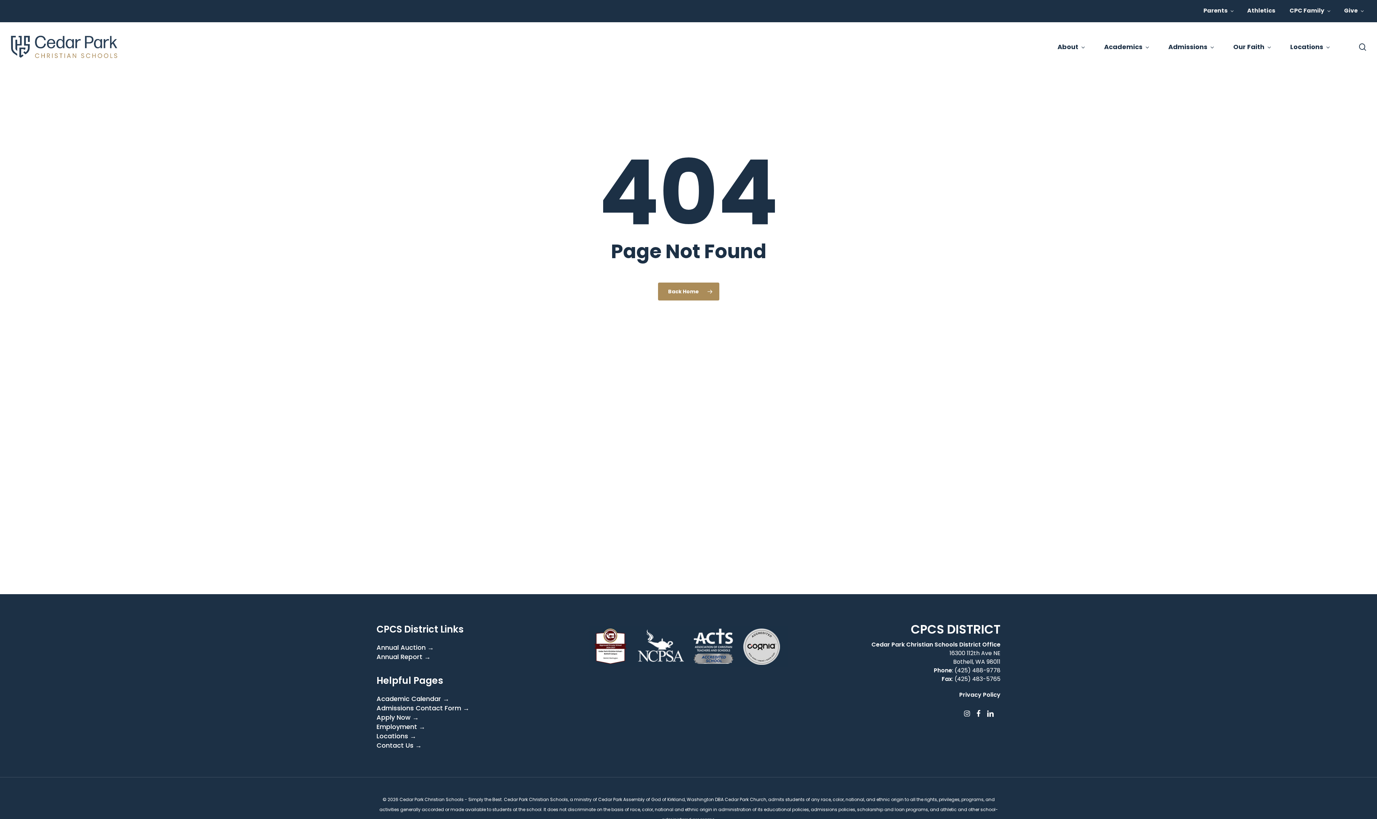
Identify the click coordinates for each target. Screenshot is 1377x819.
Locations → (396, 736)
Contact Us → (399, 745)
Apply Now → (398, 717)
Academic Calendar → (413, 699)
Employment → (401, 727)
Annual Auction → (405, 647)
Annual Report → (404, 657)
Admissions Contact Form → (423, 708)
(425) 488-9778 (977, 670)
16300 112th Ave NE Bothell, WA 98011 (975, 657)
